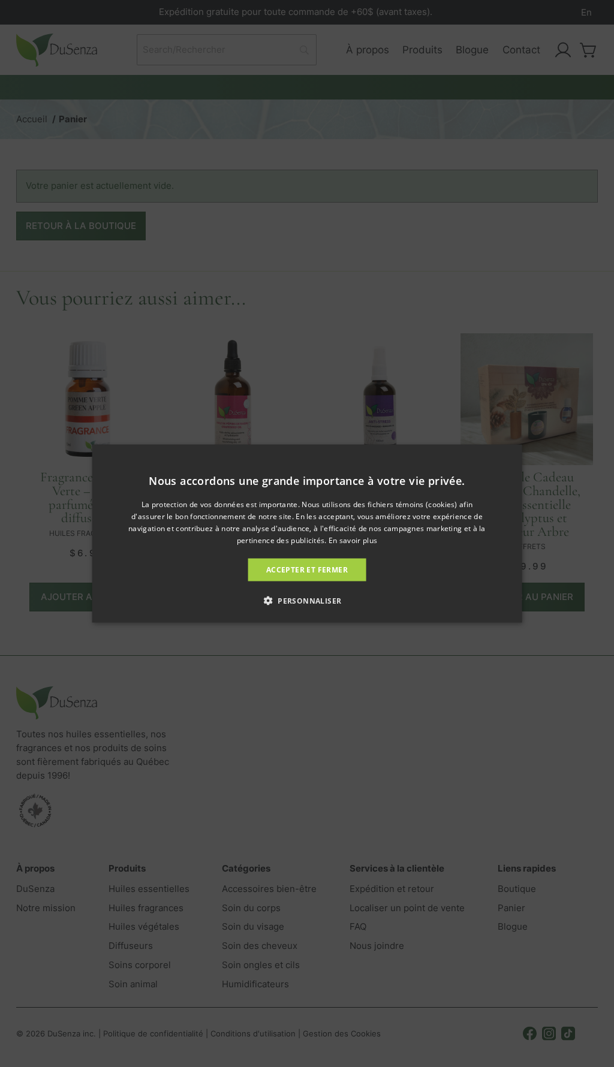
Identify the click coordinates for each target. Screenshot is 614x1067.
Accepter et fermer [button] (307, 569)
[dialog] (307, 534)
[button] (307, 600)
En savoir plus (353, 540)
